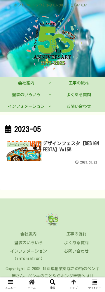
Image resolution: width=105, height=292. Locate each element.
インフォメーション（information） (28, 255)
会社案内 (28, 234)
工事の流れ (76, 234)
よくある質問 (76, 243)
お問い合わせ (76, 251)
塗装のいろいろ (28, 243)
